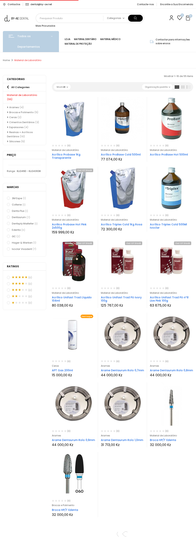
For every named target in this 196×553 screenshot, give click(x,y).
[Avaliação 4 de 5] (19, 283)
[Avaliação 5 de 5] (19, 277)
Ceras (15, 117)
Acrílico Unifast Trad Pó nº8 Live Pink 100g (169, 299)
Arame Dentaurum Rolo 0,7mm (122, 370)
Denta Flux (20, 211)
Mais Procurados (45, 25)
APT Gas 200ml (62, 370)
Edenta (18, 230)
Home (6, 60)
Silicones (17, 141)
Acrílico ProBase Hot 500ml (169, 154)
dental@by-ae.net (41, 4)
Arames (16, 107)
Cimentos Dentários (24, 122)
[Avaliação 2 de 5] (19, 296)
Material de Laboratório (65, 150)
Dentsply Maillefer (25, 223)
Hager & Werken (24, 243)
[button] (188, 18)
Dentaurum (21, 217)
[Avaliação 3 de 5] (19, 289)
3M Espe (19, 198)
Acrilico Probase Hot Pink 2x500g (69, 226)
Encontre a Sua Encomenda (176, 4)
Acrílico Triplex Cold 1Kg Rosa (121, 224)
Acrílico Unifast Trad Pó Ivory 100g (121, 299)
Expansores (18, 127)
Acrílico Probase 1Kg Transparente (66, 156)
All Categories (20, 87)
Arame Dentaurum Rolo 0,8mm (171, 370)
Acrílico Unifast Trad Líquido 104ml (72, 299)
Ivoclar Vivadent (24, 249)
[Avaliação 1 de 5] (19, 302)
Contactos (14, 4)
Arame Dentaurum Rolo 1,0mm (122, 440)
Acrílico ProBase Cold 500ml (121, 154)
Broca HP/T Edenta (163, 440)
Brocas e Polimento (23, 112)
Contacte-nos (145, 4)
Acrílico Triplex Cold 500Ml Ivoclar (168, 226)
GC (16, 236)
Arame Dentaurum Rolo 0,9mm (73, 440)
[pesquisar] (135, 18)
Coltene (18, 204)
